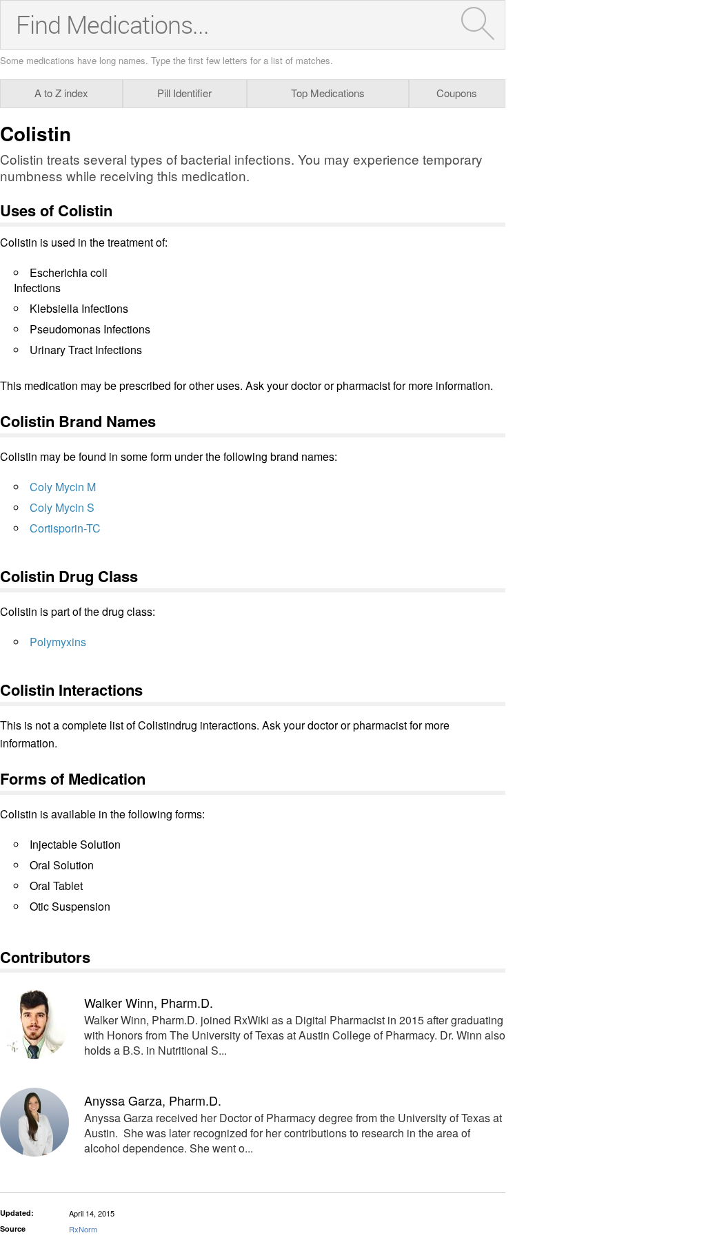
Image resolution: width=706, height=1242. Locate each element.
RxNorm (83, 1228)
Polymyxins (58, 642)
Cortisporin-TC (65, 528)
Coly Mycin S (62, 507)
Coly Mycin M (63, 487)
